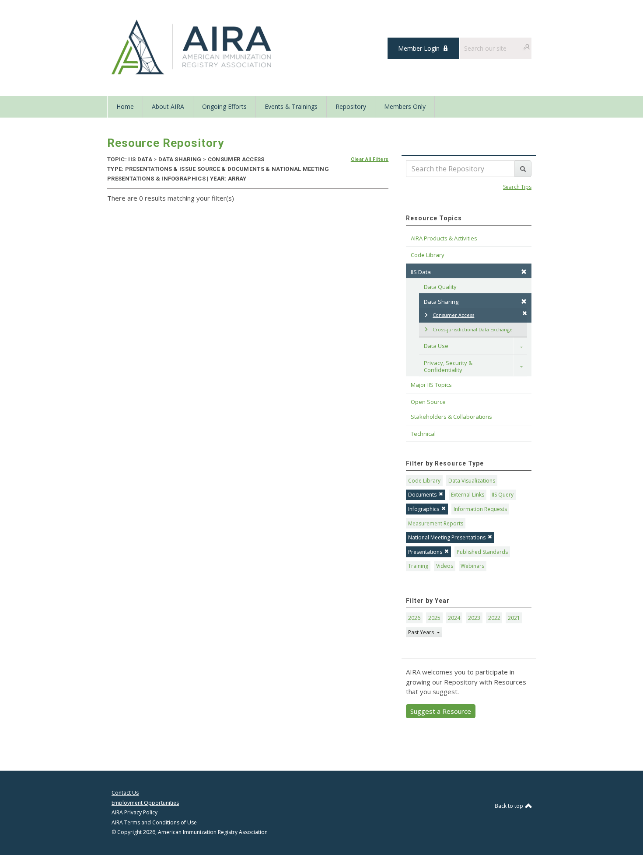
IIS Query (503, 494)
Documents (422, 494)
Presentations (425, 552)
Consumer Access (453, 315)
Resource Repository (165, 142)
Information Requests (480, 509)
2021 (514, 618)
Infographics (423, 509)
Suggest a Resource (440, 711)
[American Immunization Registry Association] (192, 47)
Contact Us (125, 792)
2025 (434, 618)
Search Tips (517, 187)
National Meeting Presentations (447, 537)
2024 (454, 618)
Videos (444, 566)
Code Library (424, 480)
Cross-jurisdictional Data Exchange (473, 329)
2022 (494, 618)
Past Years (421, 632)
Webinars (472, 566)
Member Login (419, 48)
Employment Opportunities (145, 802)
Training (418, 566)
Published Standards (482, 552)
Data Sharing (441, 302)
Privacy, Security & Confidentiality (449, 366)
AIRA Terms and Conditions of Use (154, 822)
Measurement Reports (435, 523)
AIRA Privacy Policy (134, 812)
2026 (414, 618)
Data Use (436, 346)
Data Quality (440, 287)
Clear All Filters (370, 159)
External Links (467, 494)
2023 (474, 618)
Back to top (509, 806)
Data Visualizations (471, 480)
